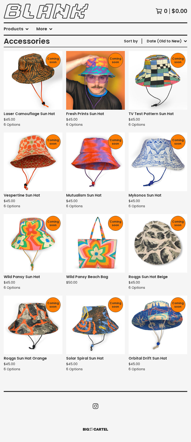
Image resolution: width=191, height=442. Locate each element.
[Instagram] (95, 406)
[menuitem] (16, 29)
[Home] (46, 11)
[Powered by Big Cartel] (95, 429)
